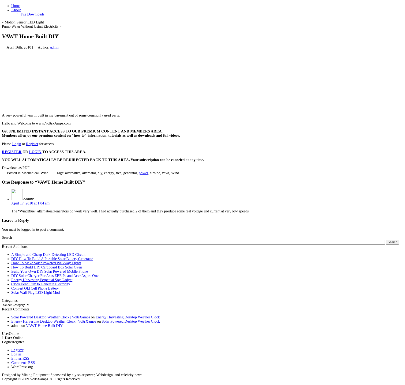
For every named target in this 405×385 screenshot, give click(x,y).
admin (54, 47)
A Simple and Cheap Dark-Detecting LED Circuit (48, 255)
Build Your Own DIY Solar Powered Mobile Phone (49, 271)
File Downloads (32, 14)
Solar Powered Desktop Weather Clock (131, 321)
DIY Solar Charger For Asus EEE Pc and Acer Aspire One (54, 276)
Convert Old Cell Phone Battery (35, 288)
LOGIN (35, 152)
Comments (23, 363)
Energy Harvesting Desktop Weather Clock (128, 317)
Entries (20, 358)
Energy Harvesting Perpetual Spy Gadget (41, 280)
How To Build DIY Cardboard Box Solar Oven (46, 267)
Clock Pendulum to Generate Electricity (40, 284)
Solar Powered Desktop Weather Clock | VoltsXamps (50, 317)
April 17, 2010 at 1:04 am (30, 203)
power (143, 173)
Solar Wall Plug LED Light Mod (35, 292)
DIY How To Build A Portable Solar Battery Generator (52, 259)
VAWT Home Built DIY (44, 326)
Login (16, 144)
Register (32, 144)
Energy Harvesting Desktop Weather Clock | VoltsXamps (53, 321)
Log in (16, 354)
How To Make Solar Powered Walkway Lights (46, 263)
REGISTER (12, 152)
